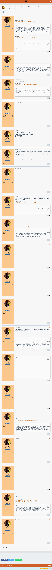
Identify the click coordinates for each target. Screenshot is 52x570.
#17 (49, 438)
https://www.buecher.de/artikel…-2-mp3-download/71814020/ (25, 37)
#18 (49, 466)
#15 (49, 385)
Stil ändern (49, 565)
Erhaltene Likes (5, 28)
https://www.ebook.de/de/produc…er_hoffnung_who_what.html (25, 501)
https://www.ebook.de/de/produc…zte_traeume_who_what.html (25, 334)
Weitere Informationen (44, 568)
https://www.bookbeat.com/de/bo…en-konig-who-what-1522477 (25, 202)
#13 (49, 327)
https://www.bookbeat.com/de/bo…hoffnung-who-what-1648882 (26, 500)
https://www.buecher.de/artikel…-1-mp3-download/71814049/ (25, 21)
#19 (49, 493)
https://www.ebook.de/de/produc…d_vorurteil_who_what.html (25, 420)
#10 (49, 244)
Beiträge (4, 29)
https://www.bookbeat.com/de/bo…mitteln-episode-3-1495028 (25, 61)
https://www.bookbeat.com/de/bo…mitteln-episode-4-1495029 (25, 84)
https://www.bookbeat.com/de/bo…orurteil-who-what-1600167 (25, 419)
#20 (49, 519)
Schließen (49, 568)
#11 (49, 271)
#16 (49, 412)
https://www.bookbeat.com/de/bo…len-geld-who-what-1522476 (25, 226)
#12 (49, 299)
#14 (49, 354)
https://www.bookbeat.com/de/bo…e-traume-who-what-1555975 (26, 333)
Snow (7, 8)
